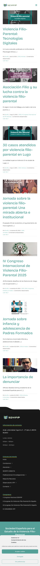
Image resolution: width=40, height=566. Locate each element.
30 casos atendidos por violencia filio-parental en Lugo (19, 150)
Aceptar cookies (20, 551)
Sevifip (7, 56)
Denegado (20, 556)
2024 (23, 230)
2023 (22, 288)
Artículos (25, 395)
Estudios (5, 290)
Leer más (5, 60)
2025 (19, 56)
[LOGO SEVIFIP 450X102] (10, 4)
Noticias (23, 56)
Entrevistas (6, 397)
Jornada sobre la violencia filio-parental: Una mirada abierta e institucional (16, 207)
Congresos (31, 288)
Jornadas (5, 232)
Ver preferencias (20, 561)
